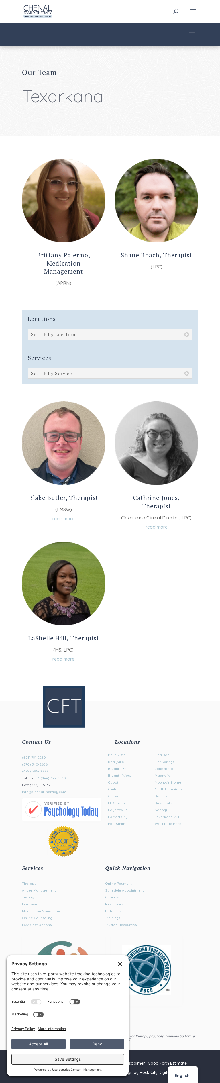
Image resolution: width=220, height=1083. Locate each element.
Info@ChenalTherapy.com (44, 792)
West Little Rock (168, 823)
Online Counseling (37, 918)
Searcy (161, 810)
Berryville (116, 762)
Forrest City (117, 817)
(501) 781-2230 (34, 757)
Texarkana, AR (167, 817)
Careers (112, 897)
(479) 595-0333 (35, 771)
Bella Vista (117, 755)
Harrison (162, 755)
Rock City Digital (155, 1072)
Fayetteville (118, 810)
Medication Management (43, 911)
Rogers (161, 796)
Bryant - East (118, 768)
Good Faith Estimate (167, 1063)
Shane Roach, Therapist (156, 255)
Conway (114, 796)
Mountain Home (168, 782)
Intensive (29, 904)
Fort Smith (116, 823)
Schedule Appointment (124, 890)
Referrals (113, 911)
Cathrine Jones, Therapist (156, 501)
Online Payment (118, 883)
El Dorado (116, 803)
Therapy (29, 883)
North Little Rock (168, 789)
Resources (114, 904)
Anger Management (39, 890)
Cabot (113, 782)
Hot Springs (164, 762)
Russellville (164, 803)
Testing (28, 897)
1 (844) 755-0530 (52, 778)
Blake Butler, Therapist (63, 497)
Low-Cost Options (37, 925)
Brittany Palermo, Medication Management (63, 263)
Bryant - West (119, 775)
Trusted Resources (121, 925)
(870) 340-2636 (35, 764)
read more (63, 518)
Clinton (113, 789)
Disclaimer (135, 1063)
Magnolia (162, 775)
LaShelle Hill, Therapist (63, 638)
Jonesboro (164, 768)
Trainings (112, 918)
